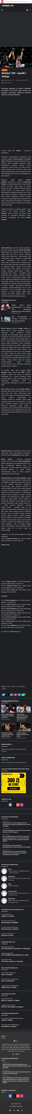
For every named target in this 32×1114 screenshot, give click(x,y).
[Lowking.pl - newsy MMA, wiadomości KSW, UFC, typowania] (7, 6)
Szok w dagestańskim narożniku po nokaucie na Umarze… (7, 715)
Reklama (20, 1106)
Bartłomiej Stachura (7, 80)
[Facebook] (3, 694)
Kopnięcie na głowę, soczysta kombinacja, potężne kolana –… (7, 734)
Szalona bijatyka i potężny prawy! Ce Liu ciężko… (23, 734)
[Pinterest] (15, 694)
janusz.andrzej (12, 891)
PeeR (9, 869)
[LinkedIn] (11, 694)
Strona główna (13, 1106)
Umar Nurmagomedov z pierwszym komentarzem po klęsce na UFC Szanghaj (21, 318)
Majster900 (11, 876)
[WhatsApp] (22, 694)
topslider (4, 688)
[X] (7, 694)
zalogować (9, 762)
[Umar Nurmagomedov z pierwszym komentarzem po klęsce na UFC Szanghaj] (5, 319)
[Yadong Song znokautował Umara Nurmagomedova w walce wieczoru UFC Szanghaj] (24, 709)
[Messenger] (19, 694)
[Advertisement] (16, 30)
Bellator (4, 70)
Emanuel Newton (21, 686)
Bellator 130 (14, 686)
